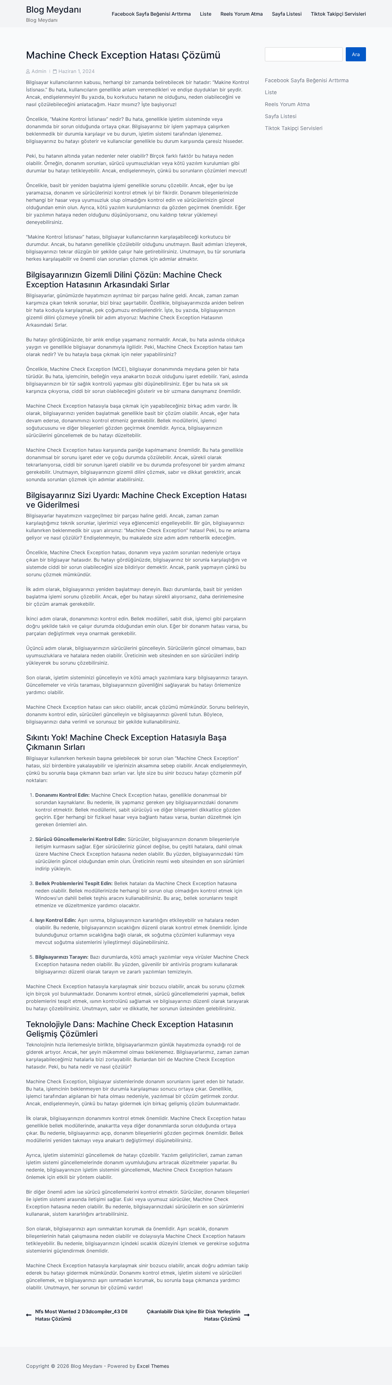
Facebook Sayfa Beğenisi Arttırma (151, 14)
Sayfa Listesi (287, 14)
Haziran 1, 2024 (76, 71)
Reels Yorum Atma (242, 14)
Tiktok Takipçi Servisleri (338, 14)
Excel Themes (153, 1366)
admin (39, 71)
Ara (356, 54)
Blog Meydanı (53, 9)
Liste (205, 14)
